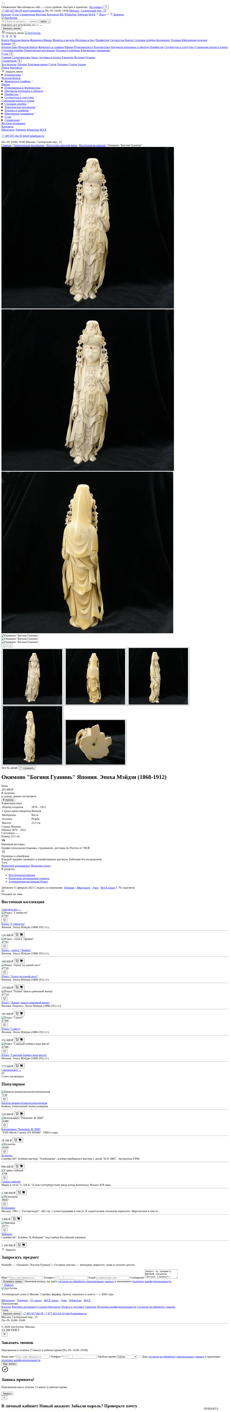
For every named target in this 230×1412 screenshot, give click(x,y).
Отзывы (90, 57)
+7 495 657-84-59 (11, 10)
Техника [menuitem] (176, 40)
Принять (211, 1408)
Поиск (5, 67)
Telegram (82, 14)
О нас (15, 14)
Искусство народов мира (61, 145)
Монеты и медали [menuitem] (64, 40)
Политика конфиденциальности (116, 1306)
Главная (6, 57)
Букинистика (9, 47)
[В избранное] (4, 920)
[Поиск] (3, 36)
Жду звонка (9, 1363)
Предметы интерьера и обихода (130, 47)
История (79, 57)
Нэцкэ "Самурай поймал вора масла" (24, 1055)
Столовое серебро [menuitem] (145, 40)
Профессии (157, 47)
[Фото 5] (95, 742)
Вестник (41, 14)
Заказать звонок (11, 28)
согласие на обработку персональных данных (86, 1281)
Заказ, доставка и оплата (46, 57)
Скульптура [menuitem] (117, 40)
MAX (92, 14)
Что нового (96, 7)
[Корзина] (15, 36)
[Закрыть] (106, 7)
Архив (82, 64)
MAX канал (108, 887)
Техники (62, 64)
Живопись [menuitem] (36, 40)
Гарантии (67, 57)
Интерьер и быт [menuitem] (85, 40)
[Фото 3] (158, 676)
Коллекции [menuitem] (163, 40)
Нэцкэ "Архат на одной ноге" (19, 976)
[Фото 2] (95, 677)
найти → (45, 21)
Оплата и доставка (72, 1306)
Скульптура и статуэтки (179, 47)
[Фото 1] (32, 677)
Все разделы (9, 64)
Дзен (95, 887)
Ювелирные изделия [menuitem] (194, 40)
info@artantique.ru (33, 10)
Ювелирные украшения (95, 50)
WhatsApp (70, 14)
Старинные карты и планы (211, 47)
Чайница (6, 1234)
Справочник (27, 14)
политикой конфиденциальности (87, 1408)
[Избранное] (107, 14)
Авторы (22, 64)
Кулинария (8, 1207)
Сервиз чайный (10, 1181)
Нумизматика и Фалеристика (92, 47)
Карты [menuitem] (129, 40)
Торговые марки (38, 64)
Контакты (53, 14)
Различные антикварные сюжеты (29, 878)
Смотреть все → (11, 909)
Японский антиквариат (15, 865)
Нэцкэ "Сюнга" (11, 1028)
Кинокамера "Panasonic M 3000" (21, 1129)
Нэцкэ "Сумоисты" (13, 923)
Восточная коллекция (92, 145)
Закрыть (7, 1393)
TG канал (36, 1300)
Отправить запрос (12, 1281)
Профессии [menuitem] (102, 40)
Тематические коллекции (39, 50)
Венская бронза (27, 47)
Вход (102, 14)
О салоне (42, 1306)
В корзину (8, 799)
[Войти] (7, 36)
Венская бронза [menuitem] (19, 40)
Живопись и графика (51, 47)
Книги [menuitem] (5, 40)
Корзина (118, 14)
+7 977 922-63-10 (54, 1313)
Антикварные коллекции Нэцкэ (28, 881)
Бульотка (6, 1155)
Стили (52, 64)
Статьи (72, 64)
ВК (62, 14)
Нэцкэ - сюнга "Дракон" (16, 950)
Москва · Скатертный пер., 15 (87, 10)
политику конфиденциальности (151, 1281)
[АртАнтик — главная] (9, 17)
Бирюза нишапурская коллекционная (24, 1103)
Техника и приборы (68, 50)
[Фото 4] (32, 736)
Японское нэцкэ (41, 865)
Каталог (6, 14)
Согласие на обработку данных (156, 1306)
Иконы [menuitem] (47, 40)
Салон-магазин (21, 57)
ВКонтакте (8, 129)
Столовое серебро (12, 50)
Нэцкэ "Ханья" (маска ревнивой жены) (25, 1002)
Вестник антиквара (13, 123)
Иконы (69, 47)
